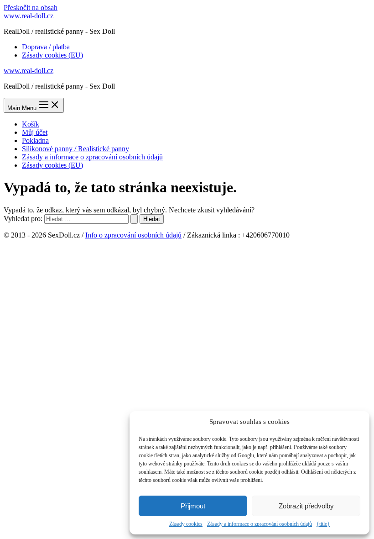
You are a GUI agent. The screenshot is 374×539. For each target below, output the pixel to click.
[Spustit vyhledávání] (134, 219)
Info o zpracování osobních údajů (133, 235)
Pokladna (35, 140)
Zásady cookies (186, 524)
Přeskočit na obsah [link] (30, 7)
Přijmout (193, 506)
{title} (323, 524)
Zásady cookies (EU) (52, 55)
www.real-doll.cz (28, 16)
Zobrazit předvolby (306, 506)
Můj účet (34, 132)
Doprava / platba (46, 47)
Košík (30, 124)
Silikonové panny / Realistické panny (75, 149)
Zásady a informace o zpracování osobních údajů (259, 524)
